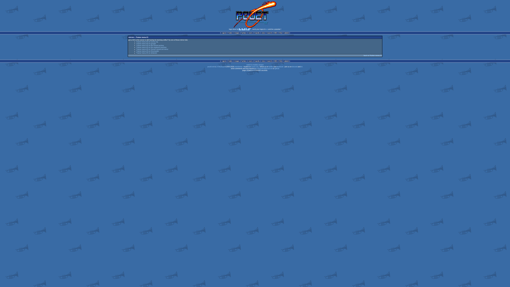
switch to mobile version (255, 65)
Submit (286, 33)
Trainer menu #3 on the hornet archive (150, 46)
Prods (230, 33)
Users (250, 33)
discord (294, 67)
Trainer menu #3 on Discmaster (147, 51)
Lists (263, 33)
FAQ (280, 33)
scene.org (254, 67)
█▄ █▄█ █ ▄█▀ (245, 29)
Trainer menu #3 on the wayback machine (151, 47)
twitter (271, 67)
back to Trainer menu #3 (373, 55)
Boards (257, 33)
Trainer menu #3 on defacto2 (146, 53)
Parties (243, 33)
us (267, 29)
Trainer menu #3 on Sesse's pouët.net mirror (152, 49)
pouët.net (210, 67)
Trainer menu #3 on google (146, 44)
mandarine (238, 67)
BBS (275, 33)
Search (269, 33)
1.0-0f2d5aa (219, 67)
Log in (223, 33)
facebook (280, 67)
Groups (236, 33)
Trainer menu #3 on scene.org (147, 42)
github (277, 68)
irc (302, 67)
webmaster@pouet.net (264, 68)
